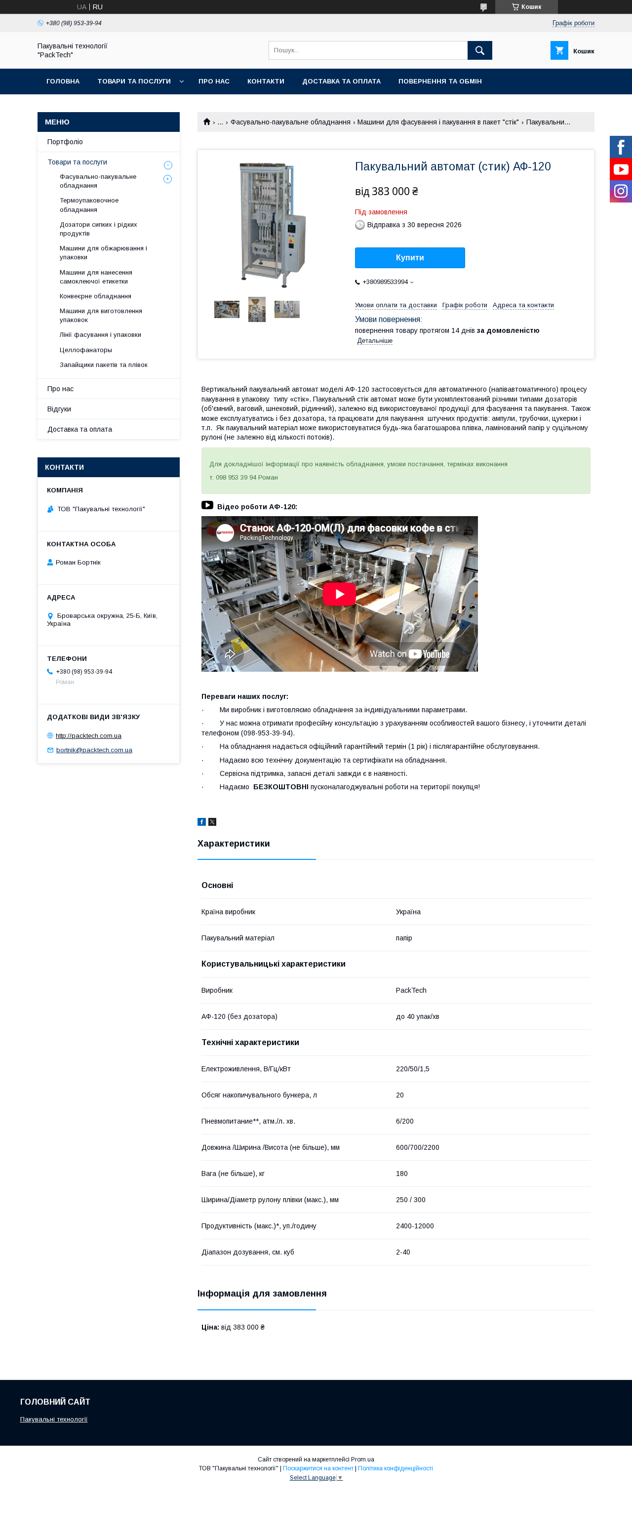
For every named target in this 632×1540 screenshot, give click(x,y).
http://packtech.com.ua (88, 735)
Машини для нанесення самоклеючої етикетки (96, 277)
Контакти (265, 81)
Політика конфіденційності (395, 1468)
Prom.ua (362, 1459)
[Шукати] (480, 50)
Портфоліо (65, 142)
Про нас (214, 81)
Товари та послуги (134, 81)
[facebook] (202, 823)
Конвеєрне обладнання (95, 296)
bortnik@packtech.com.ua (94, 750)
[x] (212, 823)
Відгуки (59, 409)
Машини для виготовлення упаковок (101, 315)
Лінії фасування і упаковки (100, 334)
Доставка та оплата (341, 81)
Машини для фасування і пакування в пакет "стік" (438, 122)
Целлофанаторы (86, 350)
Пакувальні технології (54, 1419)
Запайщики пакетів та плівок (104, 364)
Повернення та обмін (440, 81)
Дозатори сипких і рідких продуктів (98, 229)
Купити (410, 257)
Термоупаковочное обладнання (89, 205)
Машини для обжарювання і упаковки (103, 252)
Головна (62, 81)
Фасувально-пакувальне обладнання (291, 122)
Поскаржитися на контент (318, 1468)
